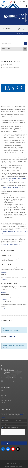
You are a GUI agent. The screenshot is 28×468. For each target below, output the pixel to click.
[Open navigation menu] (26, 6)
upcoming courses (11, 416)
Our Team (4, 395)
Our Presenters (6, 398)
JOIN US (24, 1)
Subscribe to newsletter (15, 443)
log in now (5, 347)
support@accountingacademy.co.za (12, 381)
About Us (4, 393)
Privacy (20, 463)
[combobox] (4, 427)
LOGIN (19, 1)
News (7, 34)
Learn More (4, 263)
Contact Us (5, 403)
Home (2, 34)
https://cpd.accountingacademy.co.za (10, 244)
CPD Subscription (6, 400)
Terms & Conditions (11, 463)
